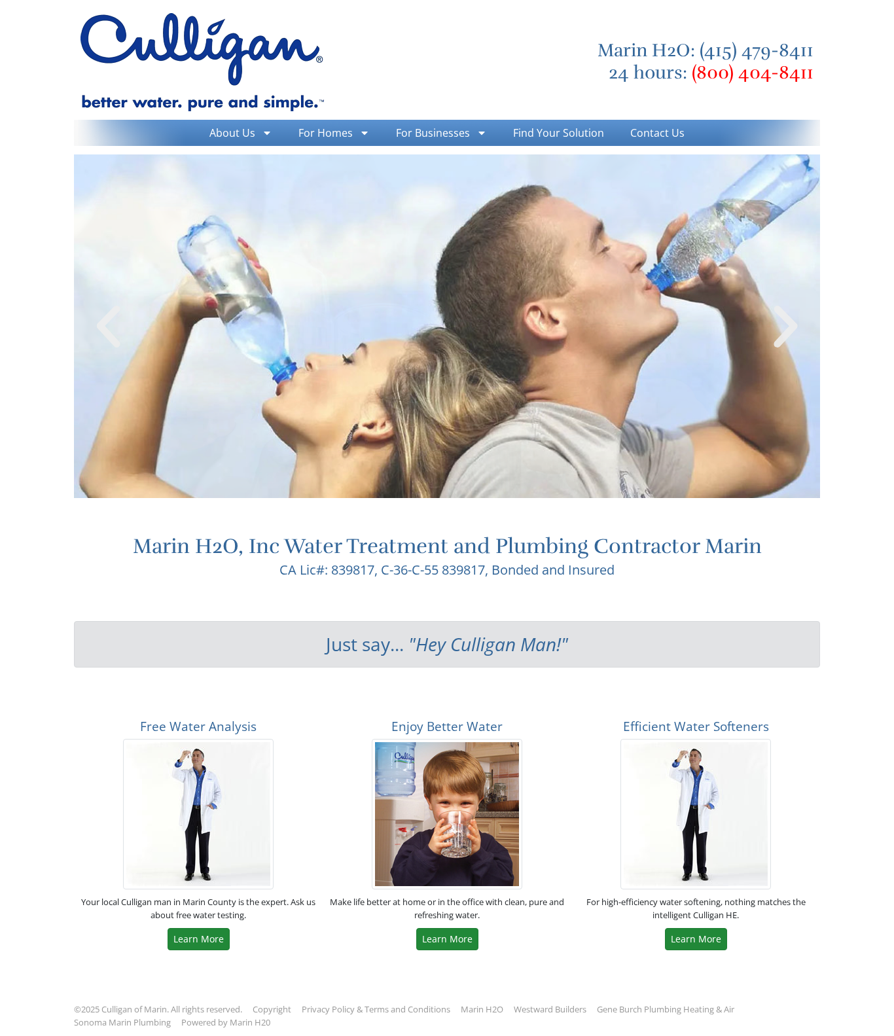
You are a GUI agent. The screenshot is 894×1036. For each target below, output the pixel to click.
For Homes (325, 133)
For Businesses (433, 133)
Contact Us (657, 133)
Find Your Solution (558, 133)
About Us (232, 133)
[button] (108, 326)
